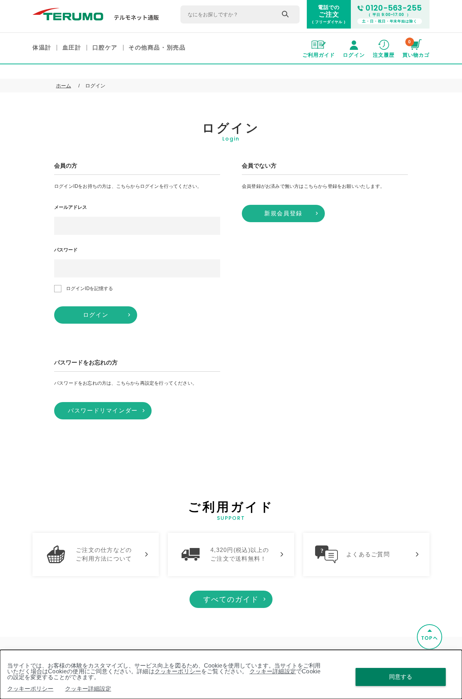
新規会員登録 (283, 213)
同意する (400, 677)
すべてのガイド (231, 599)
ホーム (63, 85)
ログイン (95, 315)
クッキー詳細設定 (272, 671)
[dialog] (231, 674)
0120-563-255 (394, 8)
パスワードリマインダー (103, 410)
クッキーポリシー (177, 671)
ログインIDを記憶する (89, 288)
